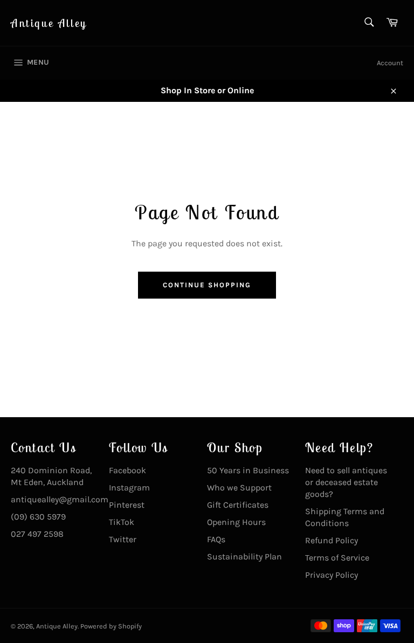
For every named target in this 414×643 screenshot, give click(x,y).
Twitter (122, 539)
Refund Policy (331, 540)
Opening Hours (236, 522)
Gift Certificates (237, 505)
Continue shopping (207, 285)
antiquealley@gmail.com (59, 499)
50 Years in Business (248, 470)
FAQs (216, 539)
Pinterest (126, 505)
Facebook (127, 470)
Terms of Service (337, 557)
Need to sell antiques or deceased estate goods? (346, 482)
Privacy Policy (331, 575)
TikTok (121, 522)
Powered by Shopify (111, 626)
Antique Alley (49, 23)
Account (390, 63)
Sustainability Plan (244, 556)
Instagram (129, 487)
